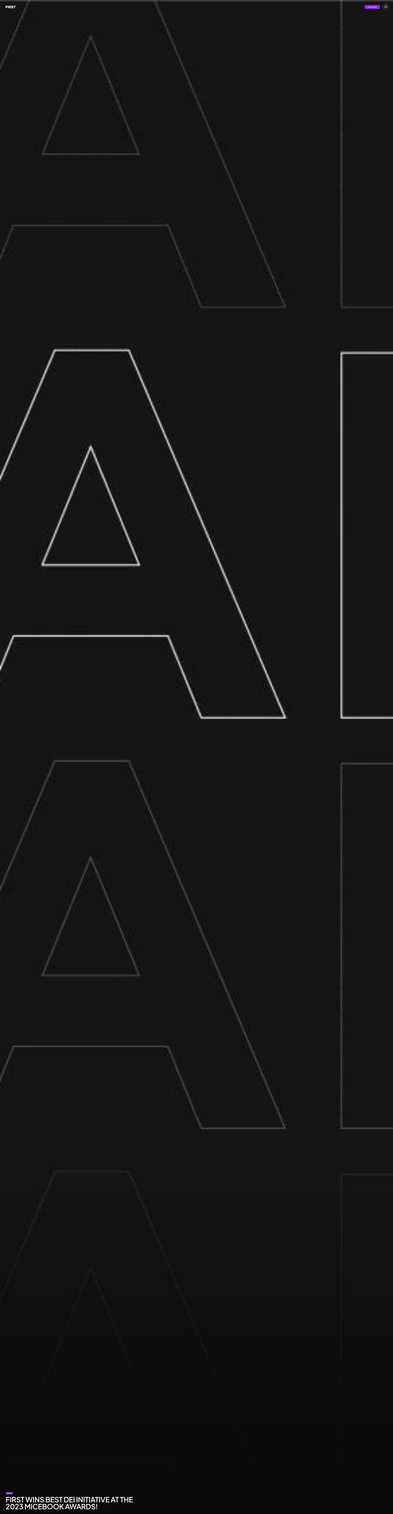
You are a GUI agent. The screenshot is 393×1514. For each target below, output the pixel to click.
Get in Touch (372, 7)
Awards (9, 1493)
